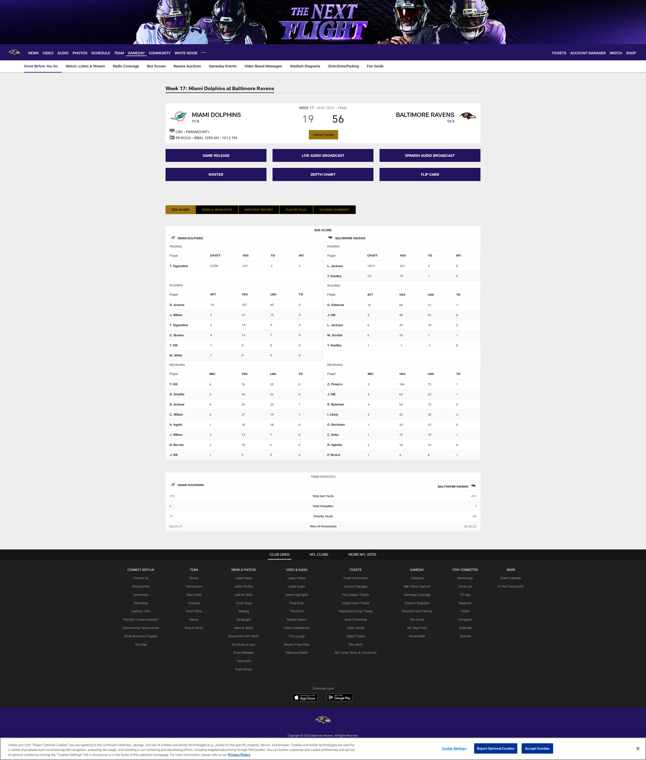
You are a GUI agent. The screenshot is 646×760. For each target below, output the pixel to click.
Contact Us (140, 578)
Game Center (323, 135)
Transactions (194, 586)
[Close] (637, 748)
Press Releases (244, 652)
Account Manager (355, 586)
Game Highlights (296, 594)
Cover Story (244, 603)
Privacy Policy (239, 755)
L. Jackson (335, 266)
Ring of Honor (193, 627)
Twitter (465, 611)
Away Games (355, 627)
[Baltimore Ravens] (323, 720)
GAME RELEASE (216, 155)
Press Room (243, 669)
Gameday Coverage (417, 594)
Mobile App (465, 578)
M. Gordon (334, 335)
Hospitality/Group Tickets (355, 611)
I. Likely (332, 414)
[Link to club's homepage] (14, 52)
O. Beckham (336, 424)
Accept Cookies (537, 748)
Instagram (465, 619)
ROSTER (216, 174)
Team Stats (194, 594)
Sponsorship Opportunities (140, 627)
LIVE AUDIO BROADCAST (323, 155)
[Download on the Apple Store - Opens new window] (304, 698)
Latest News (244, 578)
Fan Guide (417, 619)
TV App (465, 594)
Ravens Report (297, 619)
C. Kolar (333, 434)
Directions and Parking (417, 611)
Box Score (180, 209)
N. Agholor (334, 444)
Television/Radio (297, 652)
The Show (297, 611)
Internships (140, 594)
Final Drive (297, 603)
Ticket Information (355, 578)
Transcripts (243, 661)
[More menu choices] (204, 52)
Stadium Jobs (140, 611)
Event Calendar (511, 578)
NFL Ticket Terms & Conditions (355, 652)
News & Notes (243, 627)
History (194, 619)
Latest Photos (243, 586)
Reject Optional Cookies (496, 748)
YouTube (465, 636)
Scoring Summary (334, 209)
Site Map (141, 644)
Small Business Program (141, 636)
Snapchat (465, 627)
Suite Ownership (355, 619)
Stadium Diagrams (417, 603)
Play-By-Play (296, 209)
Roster (194, 578)
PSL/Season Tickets (355, 594)
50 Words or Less (243, 644)
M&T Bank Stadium (417, 586)
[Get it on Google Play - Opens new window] (339, 700)
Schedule (417, 578)
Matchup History (259, 209)
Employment (141, 586)
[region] (323, 749)
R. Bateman (335, 404)
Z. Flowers (334, 384)
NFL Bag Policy (417, 627)
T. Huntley (334, 276)
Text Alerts (355, 644)
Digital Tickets (355, 636)
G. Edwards (335, 305)
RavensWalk (417, 636)
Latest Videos (297, 578)
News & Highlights (217, 209)
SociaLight (243, 619)
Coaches (194, 603)
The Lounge (297, 636)
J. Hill (331, 315)
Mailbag (243, 611)
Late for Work (244, 594)
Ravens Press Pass (296, 644)
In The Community (511, 586)
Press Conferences (296, 627)
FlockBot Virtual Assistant (140, 619)
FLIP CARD (430, 174)
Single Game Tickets (355, 603)
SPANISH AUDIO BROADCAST (430, 155)
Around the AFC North (244, 636)
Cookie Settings (454, 748)
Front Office (194, 611)
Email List (465, 586)
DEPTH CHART (323, 174)
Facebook (465, 603)
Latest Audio (296, 586)
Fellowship (141, 603)
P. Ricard (333, 455)
